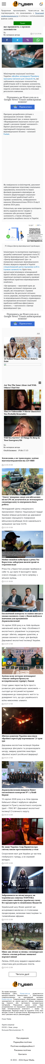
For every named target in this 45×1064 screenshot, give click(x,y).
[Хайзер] (22, 4)
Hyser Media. (29, 1060)
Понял (22, 23)
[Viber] (28, 40)
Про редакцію (22, 1038)
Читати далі (22, 974)
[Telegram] (17, 40)
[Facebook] (7, 40)
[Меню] (4, 4)
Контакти (22, 1054)
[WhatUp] (38, 40)
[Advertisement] (22, 159)
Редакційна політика (22, 1042)
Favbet (6, 134)
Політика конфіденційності (23, 1046)
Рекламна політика (22, 1050)
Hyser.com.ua (25, 993)
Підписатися (25, 107)
